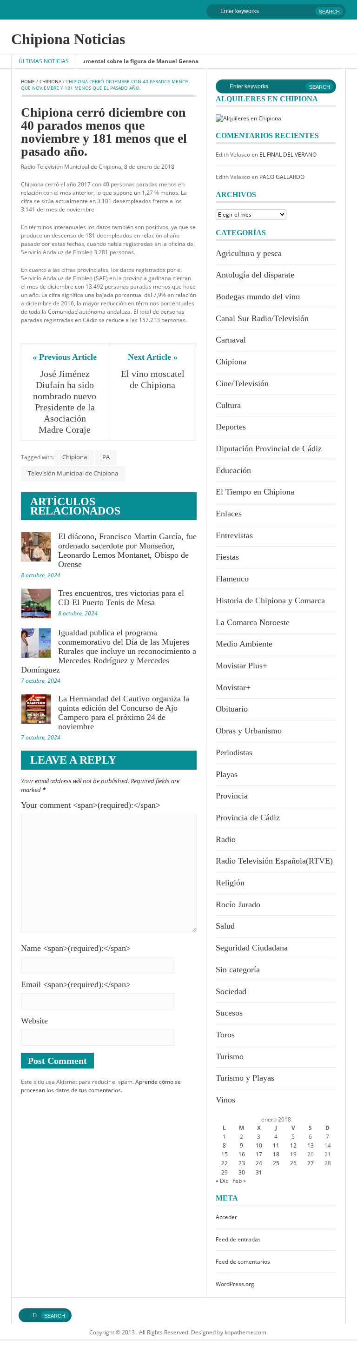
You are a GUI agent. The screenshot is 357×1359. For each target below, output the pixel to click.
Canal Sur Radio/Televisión (262, 318)
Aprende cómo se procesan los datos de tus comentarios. (101, 1086)
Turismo (230, 1056)
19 (293, 1154)
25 (276, 1163)
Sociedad (231, 991)
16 (241, 1154)
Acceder (226, 1217)
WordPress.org (235, 1284)
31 (259, 1172)
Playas (227, 774)
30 (241, 1172)
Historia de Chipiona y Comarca (270, 600)
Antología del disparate (255, 274)
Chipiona (50, 81)
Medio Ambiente (244, 643)
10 (259, 1145)
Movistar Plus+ (241, 665)
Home (28, 81)
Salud (225, 925)
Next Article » (153, 357)
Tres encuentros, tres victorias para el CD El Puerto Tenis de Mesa (121, 597)
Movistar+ (233, 687)
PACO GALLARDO (281, 177)
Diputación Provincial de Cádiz (269, 448)
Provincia (232, 795)
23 (241, 1163)
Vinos (225, 1099)
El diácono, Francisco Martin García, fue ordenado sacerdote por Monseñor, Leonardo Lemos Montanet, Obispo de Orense (127, 550)
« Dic (222, 1181)
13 (310, 1145)
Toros (225, 1034)
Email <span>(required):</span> (76, 984)
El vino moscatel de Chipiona (153, 379)
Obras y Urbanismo (249, 730)
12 (293, 1145)
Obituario (232, 708)
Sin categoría (238, 969)
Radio (226, 839)
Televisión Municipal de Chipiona (73, 473)
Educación (233, 470)
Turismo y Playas (245, 1077)
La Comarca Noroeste (253, 622)
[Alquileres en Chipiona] (248, 118)
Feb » (239, 1181)
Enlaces (229, 513)
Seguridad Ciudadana (252, 947)
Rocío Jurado (238, 904)
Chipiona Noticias (68, 39)
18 (276, 1154)
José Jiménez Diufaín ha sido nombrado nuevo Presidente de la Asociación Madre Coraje (66, 402)
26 (293, 1163)
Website (34, 1020)
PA (106, 457)
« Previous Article (65, 357)
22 (224, 1163)
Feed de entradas (238, 1239)
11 (276, 1145)
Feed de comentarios (243, 1262)
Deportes (231, 426)
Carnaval (231, 339)
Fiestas (227, 556)
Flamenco (232, 578)
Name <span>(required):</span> (76, 948)
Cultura (228, 405)
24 (259, 1163)
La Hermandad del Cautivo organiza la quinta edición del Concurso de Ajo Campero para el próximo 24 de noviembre (123, 712)
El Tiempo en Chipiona (255, 491)
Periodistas (234, 752)
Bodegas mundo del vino (258, 296)
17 (259, 1154)
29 (224, 1172)
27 (310, 1163)
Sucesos (229, 1012)
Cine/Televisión (242, 383)
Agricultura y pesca (249, 253)
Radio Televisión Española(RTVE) (274, 860)
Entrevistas (234, 535)
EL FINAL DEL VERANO (288, 154)
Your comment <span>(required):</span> (90, 805)
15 (224, 1154)
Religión (230, 882)
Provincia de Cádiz (248, 817)
